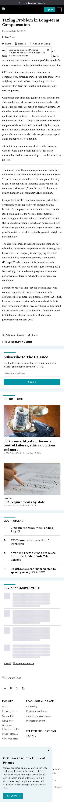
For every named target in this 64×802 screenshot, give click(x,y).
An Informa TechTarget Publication (32, 3)
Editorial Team (9, 711)
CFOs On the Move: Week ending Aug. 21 (32, 529)
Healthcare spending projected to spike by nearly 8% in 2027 (33, 570)
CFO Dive (31, 736)
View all (7, 663)
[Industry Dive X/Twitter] (17, 688)
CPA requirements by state (24, 502)
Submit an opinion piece (38, 715)
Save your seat (13, 795)
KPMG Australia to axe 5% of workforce (30, 542)
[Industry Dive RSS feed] (23, 688)
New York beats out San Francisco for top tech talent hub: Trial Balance (33, 556)
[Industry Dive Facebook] (11, 688)
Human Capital (23, 341)
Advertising (32, 706)
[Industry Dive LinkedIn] (4, 688)
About (5, 706)
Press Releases (10, 733)
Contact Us (8, 715)
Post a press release (23, 663)
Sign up (49, 9)
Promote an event (35, 720)
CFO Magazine (10, 738)
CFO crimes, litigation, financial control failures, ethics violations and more (29, 445)
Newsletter (7, 720)
